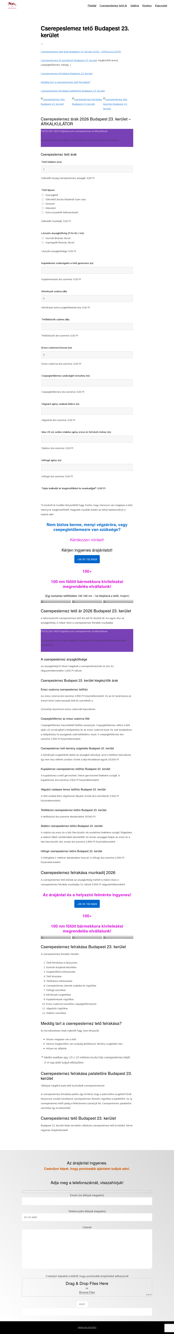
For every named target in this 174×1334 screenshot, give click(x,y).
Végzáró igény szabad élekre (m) (60, 403)
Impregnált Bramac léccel (60, 242)
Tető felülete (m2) (51, 161)
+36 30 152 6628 (87, 559)
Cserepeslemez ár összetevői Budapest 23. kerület (69, 60)
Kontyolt (50, 203)
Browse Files (87, 1292)
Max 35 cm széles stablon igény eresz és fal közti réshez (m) (76, 432)
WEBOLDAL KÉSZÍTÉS (87, 1327)
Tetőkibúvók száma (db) (55, 319)
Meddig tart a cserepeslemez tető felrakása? (65, 82)
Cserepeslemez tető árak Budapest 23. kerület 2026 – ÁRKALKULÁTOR (81, 51)
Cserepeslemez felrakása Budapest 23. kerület (67, 73)
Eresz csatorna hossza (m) (56, 347)
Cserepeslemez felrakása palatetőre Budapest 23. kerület (73, 90)
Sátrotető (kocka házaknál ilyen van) (66, 199)
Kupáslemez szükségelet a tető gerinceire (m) (67, 263)
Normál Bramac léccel (58, 238)
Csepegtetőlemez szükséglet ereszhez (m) (65, 375)
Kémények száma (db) (54, 291)
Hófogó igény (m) (51, 460)
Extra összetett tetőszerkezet (62, 212)
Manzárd (50, 208)
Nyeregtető (52, 195)
